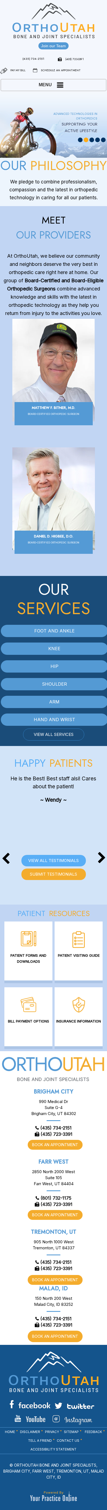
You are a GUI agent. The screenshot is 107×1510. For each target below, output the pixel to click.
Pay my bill (18, 70)
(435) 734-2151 (33, 59)
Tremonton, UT (53, 1232)
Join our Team (53, 46)
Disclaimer (30, 1432)
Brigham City (53, 1092)
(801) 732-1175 (56, 1198)
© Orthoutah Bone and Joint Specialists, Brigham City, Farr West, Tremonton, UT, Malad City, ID (53, 1471)
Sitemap (71, 1432)
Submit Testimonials (53, 874)
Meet (53, 228)
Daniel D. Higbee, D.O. (53, 539)
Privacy (52, 1432)
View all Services (54, 734)
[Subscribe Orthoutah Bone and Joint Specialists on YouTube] (30, 1418)
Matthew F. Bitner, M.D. (53, 410)
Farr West (53, 1162)
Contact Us (68, 1440)
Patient (54, 913)
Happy (53, 763)
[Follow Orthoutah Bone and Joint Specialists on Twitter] (74, 1405)
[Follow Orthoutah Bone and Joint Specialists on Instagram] (72, 1420)
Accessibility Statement (53, 1449)
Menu (45, 84)
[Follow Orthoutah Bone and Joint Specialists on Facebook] (30, 1404)
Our (53, 597)
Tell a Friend (40, 1440)
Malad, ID (53, 1288)
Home (10, 1432)
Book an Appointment (55, 1144)
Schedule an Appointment (61, 70)
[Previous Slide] (6, 810)
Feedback (93, 1432)
